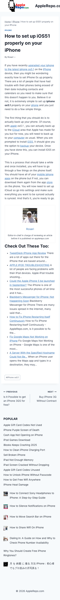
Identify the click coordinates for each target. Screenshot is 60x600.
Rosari (10, 57)
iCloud (16, 129)
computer (19, 137)
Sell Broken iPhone (14, 454)
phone (34, 105)
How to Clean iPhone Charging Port (24, 449)
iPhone (8, 30)
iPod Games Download (16, 439)
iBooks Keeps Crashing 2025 (20, 444)
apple (13, 125)
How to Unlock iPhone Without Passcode (27, 474)
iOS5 (30, 141)
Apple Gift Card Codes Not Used (22, 425)
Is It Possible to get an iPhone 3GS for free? (14, 398)
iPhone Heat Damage (15, 484)
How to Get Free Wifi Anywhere (21, 479)
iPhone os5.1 (12, 377)
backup (24, 145)
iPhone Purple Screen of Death (21, 430)
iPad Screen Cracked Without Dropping (26, 464)
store (50, 182)
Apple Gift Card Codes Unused (21, 469)
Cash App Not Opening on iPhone (23, 435)
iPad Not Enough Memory (18, 459)
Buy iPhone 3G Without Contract (47, 396)
